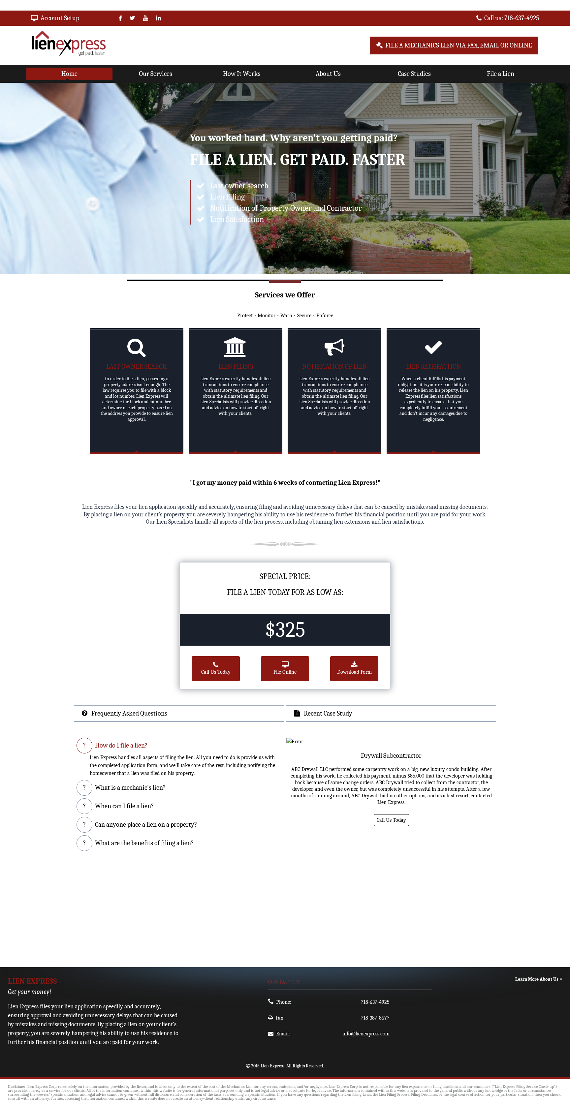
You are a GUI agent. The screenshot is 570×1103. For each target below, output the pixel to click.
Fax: (280, 1018)
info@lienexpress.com (366, 1034)
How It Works (242, 73)
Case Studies (414, 73)
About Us (328, 73)
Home (69, 73)
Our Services (155, 73)
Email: (283, 1034)
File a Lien (500, 73)
